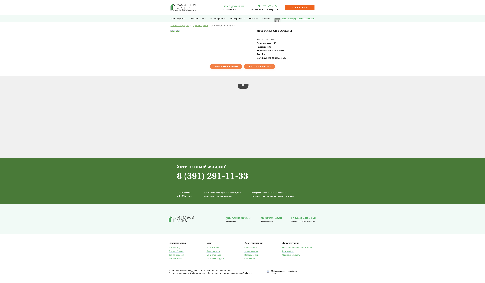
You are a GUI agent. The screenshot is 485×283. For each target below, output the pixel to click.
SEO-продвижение (278, 271)
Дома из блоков (176, 259)
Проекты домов (178, 19)
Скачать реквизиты (291, 255)
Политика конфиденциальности (297, 248)
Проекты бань (197, 19)
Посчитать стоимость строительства (272, 196)
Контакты (253, 19)
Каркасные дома (176, 255)
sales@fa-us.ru (233, 6)
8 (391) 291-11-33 (212, 176)
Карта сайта (288, 251)
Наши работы (236, 19)
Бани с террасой (214, 255)
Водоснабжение (252, 255)
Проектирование (218, 19)
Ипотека (266, 19)
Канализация (250, 248)
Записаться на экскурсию (217, 196)
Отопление (249, 259)
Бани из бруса (213, 251)
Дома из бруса (175, 248)
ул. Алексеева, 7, (239, 217)
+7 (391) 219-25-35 (264, 6)
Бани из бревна (214, 248)
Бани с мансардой (215, 259)
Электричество (251, 251)
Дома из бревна (176, 251)
